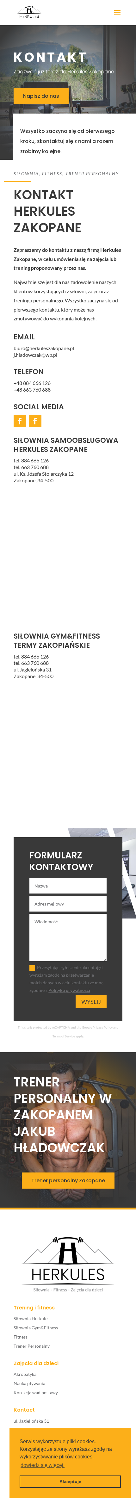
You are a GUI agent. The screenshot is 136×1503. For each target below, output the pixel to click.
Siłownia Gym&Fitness (36, 1327)
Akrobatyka (25, 1374)
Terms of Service (64, 1036)
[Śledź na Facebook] (20, 421)
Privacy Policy (103, 1027)
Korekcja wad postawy (36, 1392)
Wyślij (91, 1001)
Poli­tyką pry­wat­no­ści (69, 990)
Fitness (21, 1336)
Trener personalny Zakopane (68, 1180)
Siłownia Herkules (31, 1318)
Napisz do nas (41, 96)
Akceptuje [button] (70, 1481)
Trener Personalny (32, 1346)
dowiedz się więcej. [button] (43, 1465)
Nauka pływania (29, 1383)
